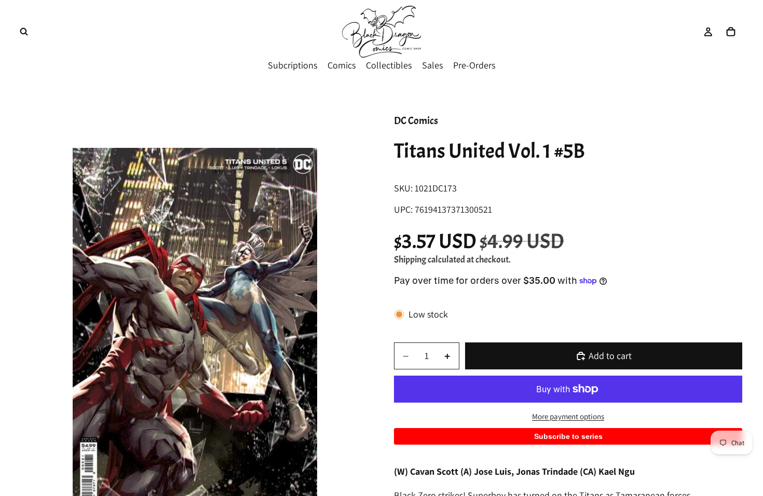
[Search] (23, 31)
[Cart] (730, 31)
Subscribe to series (568, 436)
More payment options (568, 416)
